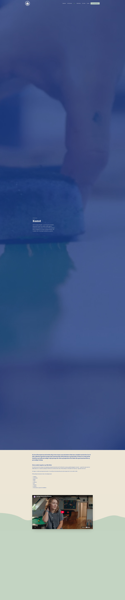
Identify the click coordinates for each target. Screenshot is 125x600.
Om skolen (83, 3)
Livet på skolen (69, 3)
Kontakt (88, 3)
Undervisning (79, 3)
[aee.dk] (27, 3)
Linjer (74, 3)
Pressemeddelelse (95, 3)
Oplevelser (64, 3)
